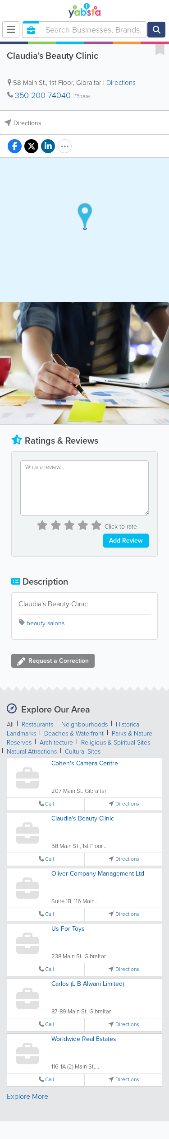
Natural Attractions (32, 751)
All (10, 724)
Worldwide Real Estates (83, 1039)
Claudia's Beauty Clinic (82, 818)
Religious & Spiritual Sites (115, 742)
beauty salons (45, 623)
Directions (121, 83)
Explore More (27, 1096)
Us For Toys (68, 928)
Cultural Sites (82, 751)
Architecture (56, 742)
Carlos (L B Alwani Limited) (87, 984)
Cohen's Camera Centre (84, 763)
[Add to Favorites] (159, 49)
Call (49, 804)
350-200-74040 (43, 95)
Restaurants (37, 724)
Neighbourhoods (84, 724)
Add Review (126, 540)
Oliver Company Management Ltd (97, 873)
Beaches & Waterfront (74, 733)
